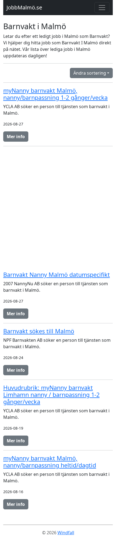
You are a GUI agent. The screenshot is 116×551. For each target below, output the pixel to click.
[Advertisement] (58, 209)
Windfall (65, 533)
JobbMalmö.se (24, 7)
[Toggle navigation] (102, 7)
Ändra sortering (89, 73)
